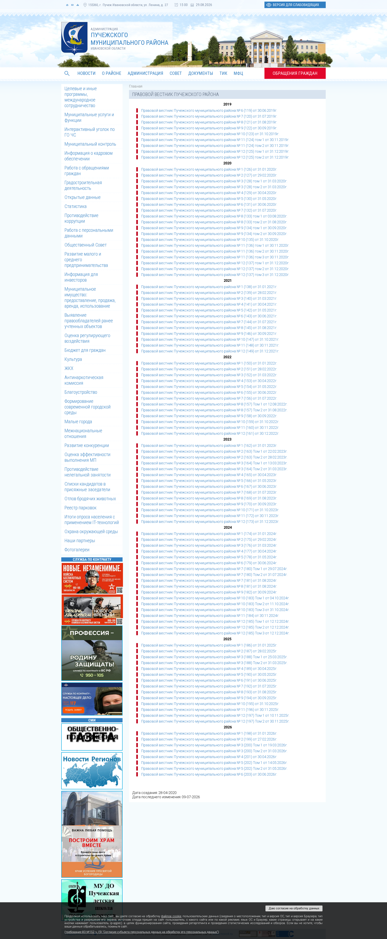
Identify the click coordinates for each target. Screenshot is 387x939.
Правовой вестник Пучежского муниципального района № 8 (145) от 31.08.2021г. (209, 328)
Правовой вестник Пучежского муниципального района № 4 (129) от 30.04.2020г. (209, 193)
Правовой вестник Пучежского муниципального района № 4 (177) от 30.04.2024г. (209, 551)
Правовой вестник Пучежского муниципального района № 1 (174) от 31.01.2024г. (209, 534)
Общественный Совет (85, 245)
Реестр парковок (80, 508)
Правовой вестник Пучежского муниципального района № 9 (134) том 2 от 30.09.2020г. (214, 234)
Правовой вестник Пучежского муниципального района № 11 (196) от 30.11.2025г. (210, 709)
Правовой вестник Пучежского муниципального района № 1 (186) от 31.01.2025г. (209, 645)
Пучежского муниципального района (130, 38)
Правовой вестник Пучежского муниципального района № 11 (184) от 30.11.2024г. (210, 615)
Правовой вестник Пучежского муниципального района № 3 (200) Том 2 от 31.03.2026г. (214, 751)
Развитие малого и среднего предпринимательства (86, 259)
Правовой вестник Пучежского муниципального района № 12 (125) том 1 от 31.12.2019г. (215, 151)
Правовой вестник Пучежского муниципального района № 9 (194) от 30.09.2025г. (209, 698)
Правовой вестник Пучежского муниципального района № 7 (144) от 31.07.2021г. (209, 322)
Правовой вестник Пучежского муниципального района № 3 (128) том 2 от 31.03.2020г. (214, 187)
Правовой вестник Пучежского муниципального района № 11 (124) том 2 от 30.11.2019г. (215, 145)
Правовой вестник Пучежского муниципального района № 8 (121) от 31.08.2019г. (209, 122)
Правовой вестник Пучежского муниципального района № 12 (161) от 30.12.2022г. (210, 433)
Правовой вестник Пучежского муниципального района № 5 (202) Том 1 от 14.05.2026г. (214, 762)
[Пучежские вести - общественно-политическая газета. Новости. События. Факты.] (92, 737)
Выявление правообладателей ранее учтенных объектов (88, 320)
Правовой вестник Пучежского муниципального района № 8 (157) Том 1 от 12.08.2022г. (214, 404)
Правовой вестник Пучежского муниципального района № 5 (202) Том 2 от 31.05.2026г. (214, 768)
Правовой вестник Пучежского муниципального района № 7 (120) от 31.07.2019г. (209, 116)
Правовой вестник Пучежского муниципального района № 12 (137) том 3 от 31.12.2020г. (215, 275)
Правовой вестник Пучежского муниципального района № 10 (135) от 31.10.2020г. (210, 239)
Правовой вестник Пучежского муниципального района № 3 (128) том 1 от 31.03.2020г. (214, 181)
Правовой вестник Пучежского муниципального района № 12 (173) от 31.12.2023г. (210, 521)
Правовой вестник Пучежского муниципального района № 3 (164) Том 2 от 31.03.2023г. (214, 469)
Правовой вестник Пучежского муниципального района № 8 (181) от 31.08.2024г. (209, 586)
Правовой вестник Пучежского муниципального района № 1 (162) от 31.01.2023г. (209, 445)
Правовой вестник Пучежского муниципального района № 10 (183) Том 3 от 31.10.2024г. (215, 610)
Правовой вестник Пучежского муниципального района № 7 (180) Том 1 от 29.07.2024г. (214, 569)
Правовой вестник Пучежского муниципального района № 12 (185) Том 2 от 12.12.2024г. (215, 627)
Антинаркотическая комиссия (83, 380)
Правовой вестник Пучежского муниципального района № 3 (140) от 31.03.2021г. (209, 298)
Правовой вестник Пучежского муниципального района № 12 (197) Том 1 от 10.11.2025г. (215, 715)
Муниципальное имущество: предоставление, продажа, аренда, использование (90, 297)
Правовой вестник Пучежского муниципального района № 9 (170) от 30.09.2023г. (209, 504)
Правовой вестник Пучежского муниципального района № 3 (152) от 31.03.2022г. (209, 375)
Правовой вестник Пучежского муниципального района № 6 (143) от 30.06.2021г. (209, 316)
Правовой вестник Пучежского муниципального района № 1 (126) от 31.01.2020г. (209, 169)
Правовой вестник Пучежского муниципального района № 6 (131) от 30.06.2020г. (209, 204)
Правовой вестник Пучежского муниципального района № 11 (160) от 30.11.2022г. (210, 427)
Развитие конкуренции (86, 445)
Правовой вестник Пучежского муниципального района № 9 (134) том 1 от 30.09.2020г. (214, 228)
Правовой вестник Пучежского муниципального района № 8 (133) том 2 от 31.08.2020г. (214, 222)
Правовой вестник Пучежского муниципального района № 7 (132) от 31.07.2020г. (209, 210)
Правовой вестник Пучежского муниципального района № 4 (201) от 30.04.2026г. (209, 757)
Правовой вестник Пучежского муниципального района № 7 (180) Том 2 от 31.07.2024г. (214, 574)
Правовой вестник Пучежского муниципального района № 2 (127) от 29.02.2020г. (209, 175)
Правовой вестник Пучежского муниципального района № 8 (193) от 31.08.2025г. (209, 692)
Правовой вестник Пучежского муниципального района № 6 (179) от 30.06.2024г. (209, 563)
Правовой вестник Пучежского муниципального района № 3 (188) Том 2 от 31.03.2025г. (214, 663)
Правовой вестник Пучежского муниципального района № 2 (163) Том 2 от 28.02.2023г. (214, 457)
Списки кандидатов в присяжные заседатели (87, 486)
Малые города (78, 421)
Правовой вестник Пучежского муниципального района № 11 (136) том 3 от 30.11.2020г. (215, 257)
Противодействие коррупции (81, 218)
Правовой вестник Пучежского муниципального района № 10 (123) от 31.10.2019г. (210, 134)
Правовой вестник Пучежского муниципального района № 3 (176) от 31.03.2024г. (209, 545)
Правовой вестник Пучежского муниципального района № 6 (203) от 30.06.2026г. (209, 774)
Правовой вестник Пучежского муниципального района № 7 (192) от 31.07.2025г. (209, 686)
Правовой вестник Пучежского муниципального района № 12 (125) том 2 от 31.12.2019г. (215, 157)
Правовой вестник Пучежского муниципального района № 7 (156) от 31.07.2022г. (209, 398)
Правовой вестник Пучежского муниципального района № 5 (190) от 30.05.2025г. (209, 674)
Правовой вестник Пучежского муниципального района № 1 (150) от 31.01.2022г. (209, 363)
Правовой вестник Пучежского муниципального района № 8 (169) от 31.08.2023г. (209, 498)
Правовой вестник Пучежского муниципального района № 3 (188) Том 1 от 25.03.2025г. (214, 657)
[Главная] (67, 5)
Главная (135, 86)
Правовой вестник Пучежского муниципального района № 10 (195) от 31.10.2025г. (210, 704)
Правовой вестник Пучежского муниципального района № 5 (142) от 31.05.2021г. (209, 310)
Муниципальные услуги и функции (89, 117)
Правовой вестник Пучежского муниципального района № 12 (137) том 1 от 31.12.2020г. (215, 263)
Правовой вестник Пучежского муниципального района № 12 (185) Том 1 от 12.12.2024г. (215, 621)
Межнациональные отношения (83, 433)
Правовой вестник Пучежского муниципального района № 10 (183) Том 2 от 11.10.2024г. (215, 604)
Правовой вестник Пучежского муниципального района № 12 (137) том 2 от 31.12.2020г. (215, 269)
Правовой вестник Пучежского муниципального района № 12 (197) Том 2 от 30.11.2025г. (215, 721)
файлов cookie (171, 916)
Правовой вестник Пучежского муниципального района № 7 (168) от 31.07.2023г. (209, 492)
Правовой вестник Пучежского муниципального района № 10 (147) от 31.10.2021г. (210, 339)
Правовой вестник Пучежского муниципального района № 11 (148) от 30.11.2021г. (210, 345)
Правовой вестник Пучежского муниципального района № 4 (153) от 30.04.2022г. (209, 381)
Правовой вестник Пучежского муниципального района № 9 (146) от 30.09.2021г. (209, 333)
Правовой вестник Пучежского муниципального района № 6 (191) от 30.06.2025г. (209, 680)
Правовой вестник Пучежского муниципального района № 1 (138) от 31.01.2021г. (209, 287)
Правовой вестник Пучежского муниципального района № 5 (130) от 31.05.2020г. (209, 198)
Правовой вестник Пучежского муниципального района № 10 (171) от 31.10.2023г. (210, 510)
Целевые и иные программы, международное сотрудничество (80, 97)
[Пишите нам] (72, 5)
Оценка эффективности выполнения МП (87, 457)
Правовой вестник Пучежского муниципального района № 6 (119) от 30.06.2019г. (209, 110)
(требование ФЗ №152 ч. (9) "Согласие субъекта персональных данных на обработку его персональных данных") (141, 932)
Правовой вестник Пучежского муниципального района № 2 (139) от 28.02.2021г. (209, 292)
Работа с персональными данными (88, 233)
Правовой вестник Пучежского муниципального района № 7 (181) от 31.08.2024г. (209, 580)
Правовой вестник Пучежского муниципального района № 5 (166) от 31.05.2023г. (209, 480)
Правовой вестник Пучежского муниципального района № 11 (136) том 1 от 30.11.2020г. (215, 245)
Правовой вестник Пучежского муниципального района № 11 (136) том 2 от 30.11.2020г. (215, 251)
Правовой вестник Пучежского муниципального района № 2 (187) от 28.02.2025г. (209, 651)
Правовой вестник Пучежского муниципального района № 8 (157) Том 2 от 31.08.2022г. (214, 410)
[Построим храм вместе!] (92, 835)
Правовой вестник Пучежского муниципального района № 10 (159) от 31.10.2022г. (210, 422)
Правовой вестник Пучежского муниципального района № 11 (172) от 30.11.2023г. (210, 516)
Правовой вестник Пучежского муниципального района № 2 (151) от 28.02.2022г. (209, 369)
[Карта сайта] (77, 5)
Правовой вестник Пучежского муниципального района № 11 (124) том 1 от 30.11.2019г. (215, 140)
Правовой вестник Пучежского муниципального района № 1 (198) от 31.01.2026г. (209, 733)
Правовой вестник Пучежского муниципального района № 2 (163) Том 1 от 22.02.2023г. (214, 451)
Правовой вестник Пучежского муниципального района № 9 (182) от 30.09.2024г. (209, 592)
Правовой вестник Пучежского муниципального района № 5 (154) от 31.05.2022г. (209, 386)
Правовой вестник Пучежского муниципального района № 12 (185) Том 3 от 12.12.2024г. (215, 633)
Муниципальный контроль (90, 144)
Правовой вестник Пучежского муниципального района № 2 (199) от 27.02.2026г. (209, 739)
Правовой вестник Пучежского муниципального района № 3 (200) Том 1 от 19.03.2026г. (214, 745)
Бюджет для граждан (85, 350)
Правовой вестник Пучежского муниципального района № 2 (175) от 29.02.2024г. (209, 539)
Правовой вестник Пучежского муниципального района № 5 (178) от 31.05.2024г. (209, 557)
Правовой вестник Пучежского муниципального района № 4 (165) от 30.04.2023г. (209, 475)
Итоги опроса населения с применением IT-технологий (91, 519)
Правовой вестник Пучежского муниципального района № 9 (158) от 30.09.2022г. (209, 416)
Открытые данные (82, 197)
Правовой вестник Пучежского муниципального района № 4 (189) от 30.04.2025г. (209, 668)
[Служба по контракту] (92, 654)
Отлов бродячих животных (90, 498)
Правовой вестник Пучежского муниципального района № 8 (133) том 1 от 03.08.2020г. (214, 216)
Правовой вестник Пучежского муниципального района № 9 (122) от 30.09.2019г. (209, 128)
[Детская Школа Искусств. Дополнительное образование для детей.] (92, 900)
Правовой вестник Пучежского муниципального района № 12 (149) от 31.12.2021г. (210, 351)
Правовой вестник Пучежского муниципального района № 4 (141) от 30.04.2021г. (209, 304)
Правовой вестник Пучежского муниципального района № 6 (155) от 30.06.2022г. (209, 392)
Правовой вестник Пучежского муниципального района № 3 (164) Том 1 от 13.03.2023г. (214, 463)
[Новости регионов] (92, 771)
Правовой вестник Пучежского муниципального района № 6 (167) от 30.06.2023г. (209, 486)
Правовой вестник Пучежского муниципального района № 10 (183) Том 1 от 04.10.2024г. (215, 598)
